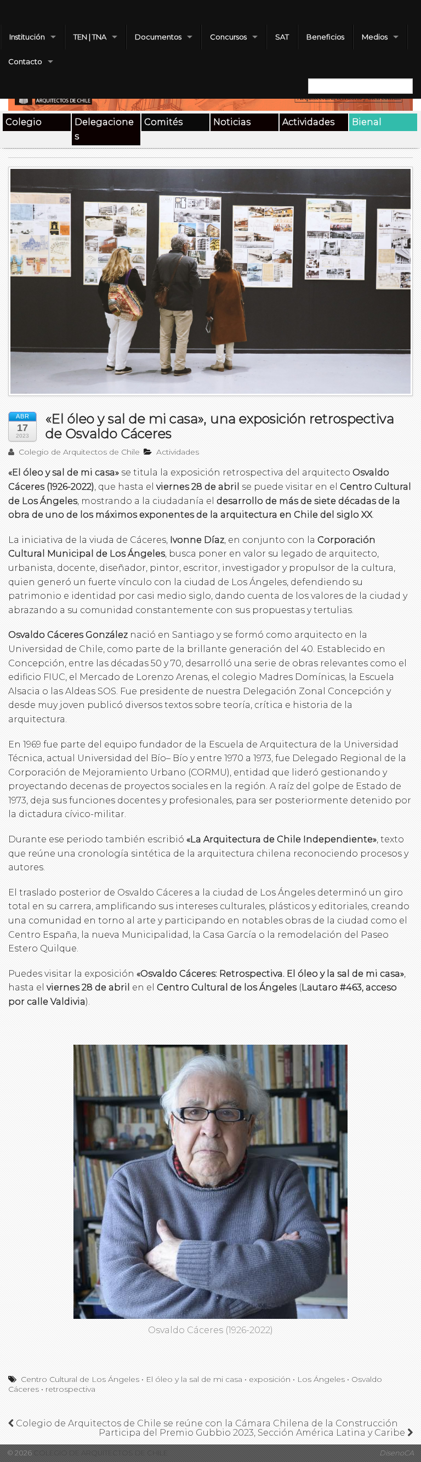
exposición (270, 1379)
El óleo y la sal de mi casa (194, 1379)
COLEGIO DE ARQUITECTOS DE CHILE (100, 1453)
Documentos (158, 36)
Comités (163, 122)
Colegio (23, 122)
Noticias (232, 122)
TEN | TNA (89, 36)
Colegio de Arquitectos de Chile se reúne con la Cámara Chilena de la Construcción (206, 1423)
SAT (282, 36)
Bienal (367, 122)
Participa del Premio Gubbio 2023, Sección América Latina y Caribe (253, 1432)
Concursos (228, 36)
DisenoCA (396, 1453)
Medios (375, 36)
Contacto (25, 61)
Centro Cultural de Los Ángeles (80, 1379)
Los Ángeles (321, 1379)
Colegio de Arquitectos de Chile (78, 452)
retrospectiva (70, 1389)
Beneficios (325, 36)
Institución (27, 36)
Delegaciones (104, 129)
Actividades (308, 122)
